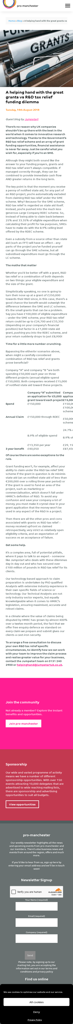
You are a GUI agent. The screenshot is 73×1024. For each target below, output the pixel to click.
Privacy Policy (35, 1020)
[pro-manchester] (27, 5)
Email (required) (36, 916)
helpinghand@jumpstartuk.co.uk (39, 664)
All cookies (36, 1002)
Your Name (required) (36, 899)
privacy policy (45, 971)
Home (12, 20)
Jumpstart (31, 119)
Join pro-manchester (23, 723)
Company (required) (36, 932)
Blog (19, 20)
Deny (36, 1011)
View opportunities (22, 804)
